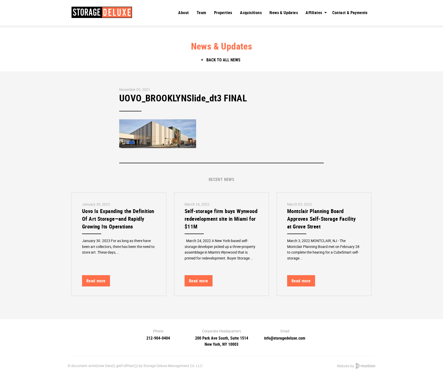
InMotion (365, 366)
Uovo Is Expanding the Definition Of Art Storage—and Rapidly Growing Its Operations (118, 218)
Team (201, 12)
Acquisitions (251, 12)
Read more (96, 281)
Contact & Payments (350, 12)
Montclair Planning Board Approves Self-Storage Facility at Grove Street (321, 218)
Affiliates (314, 12)
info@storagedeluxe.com (284, 338)
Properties (223, 12)
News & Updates (283, 12)
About (183, 12)
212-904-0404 (158, 338)
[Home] (102, 12)
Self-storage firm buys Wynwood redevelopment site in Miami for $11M (221, 218)
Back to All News (223, 60)
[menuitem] (183, 13)
